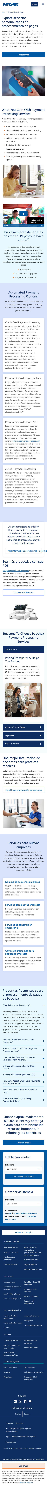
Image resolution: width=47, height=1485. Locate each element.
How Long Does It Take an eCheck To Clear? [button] (23, 1089)
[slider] (23, 225)
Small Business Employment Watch (10, 1353)
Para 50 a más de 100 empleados (32, 1283)
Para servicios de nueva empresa (12, 1288)
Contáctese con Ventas (23, 1176)
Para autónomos (9, 1282)
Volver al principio (23, 1232)
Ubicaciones (7, 1377)
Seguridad (19, 1423)
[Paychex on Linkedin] (15, 1401)
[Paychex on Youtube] (30, 1401)
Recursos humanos (10, 1264)
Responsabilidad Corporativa (30, 1378)
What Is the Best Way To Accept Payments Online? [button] (23, 1098)
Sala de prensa (29, 1367)
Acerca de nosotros (10, 1367)
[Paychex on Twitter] (20, 1401)
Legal (8, 1436)
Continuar (23, 1465)
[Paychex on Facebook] (25, 1401)
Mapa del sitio (11, 1442)
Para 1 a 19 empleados (11, 1294)
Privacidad (9, 1423)
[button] (42, 4)
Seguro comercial (30, 1264)
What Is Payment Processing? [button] (23, 1004)
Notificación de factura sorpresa (24, 1436)
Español (27, 1414)
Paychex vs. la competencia (29, 1302)
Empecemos (23, 54)
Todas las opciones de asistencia (25, 1213)
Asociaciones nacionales (33, 1325)
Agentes (6, 1328)
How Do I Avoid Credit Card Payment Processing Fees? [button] (23, 1048)
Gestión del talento (31, 1260)
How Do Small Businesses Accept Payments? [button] (23, 1039)
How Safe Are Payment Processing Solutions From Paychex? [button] (23, 1057)
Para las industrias (31, 1296)
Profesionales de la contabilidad (10, 1317)
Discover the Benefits (23, 592)
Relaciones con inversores (33, 1372)
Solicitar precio (24, 1142)
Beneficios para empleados (9, 1258)
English (18, 1414)
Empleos (6, 1372)
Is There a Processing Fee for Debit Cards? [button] (23, 1065)
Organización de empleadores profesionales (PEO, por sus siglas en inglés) (32, 1251)
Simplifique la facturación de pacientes (23, 790)
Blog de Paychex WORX (11, 1340)
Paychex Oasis (10, 1219)
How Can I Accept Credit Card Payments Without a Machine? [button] (23, 1080)
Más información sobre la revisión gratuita (25, 550)
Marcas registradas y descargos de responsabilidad (18, 1429)
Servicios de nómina (10, 1247)
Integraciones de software (30, 1290)
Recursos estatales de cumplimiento (11, 1346)
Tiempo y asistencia (10, 1252)
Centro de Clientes (31, 1347)
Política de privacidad (26, 1482)
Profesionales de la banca (12, 1323)
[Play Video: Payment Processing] (23, 214)
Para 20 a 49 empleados (12, 1299)
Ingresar (34, 4)
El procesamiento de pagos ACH (26, 441)
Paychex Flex (31, 1216)
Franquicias (28, 1321)
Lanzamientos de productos (30, 1341)
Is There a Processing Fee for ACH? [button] (23, 1074)
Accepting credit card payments (16, 570)
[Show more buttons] (42, 225)
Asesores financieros (31, 1316)
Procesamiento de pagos (33, 1269)
